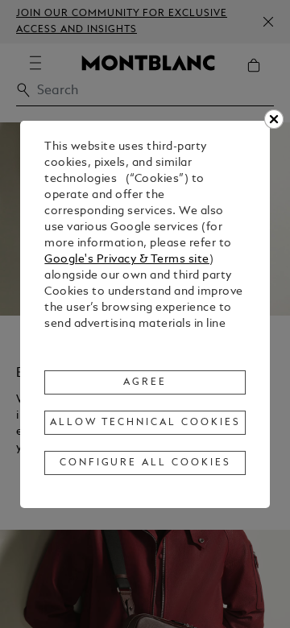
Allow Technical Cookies (145, 423)
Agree (145, 382)
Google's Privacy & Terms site (126, 259)
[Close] (274, 119)
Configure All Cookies (145, 463)
